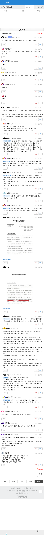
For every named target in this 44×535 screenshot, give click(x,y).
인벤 (7, 2)
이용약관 (10, 491)
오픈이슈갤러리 (6, 7)
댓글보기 (39, 481)
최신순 (15, 33)
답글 (4, 44)
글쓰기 (42, 7)
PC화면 (19, 488)
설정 (31, 488)
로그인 (13, 488)
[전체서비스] (41, 2)
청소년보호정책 (32, 490)
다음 (30, 481)
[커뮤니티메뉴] (2, 2)
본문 (13, 481)
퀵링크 (26, 488)
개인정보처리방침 (20, 491)
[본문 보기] (22, 30)
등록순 (10, 33)
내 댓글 (22, 11)
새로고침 (40, 33)
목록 (5, 481)
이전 (22, 481)
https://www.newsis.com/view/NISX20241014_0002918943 (19, 40)
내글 (5, 11)
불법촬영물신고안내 (22, 493)
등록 (40, 474)
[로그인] (38, 2)
